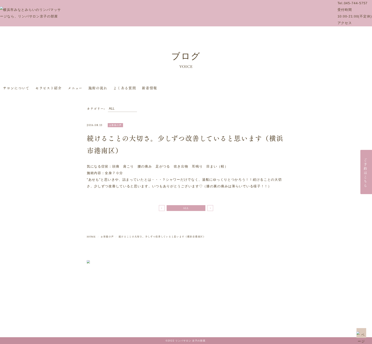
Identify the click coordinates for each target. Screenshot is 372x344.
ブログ (254, 286)
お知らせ (256, 278)
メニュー (75, 88)
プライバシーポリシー (267, 301)
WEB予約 (257, 263)
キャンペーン (260, 271)
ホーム (219, 263)
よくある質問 (124, 88)
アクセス (345, 23)
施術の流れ (98, 88)
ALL (186, 208)
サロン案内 (223, 271)
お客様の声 (258, 294)
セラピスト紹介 (48, 88)
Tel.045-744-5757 (353, 3)
